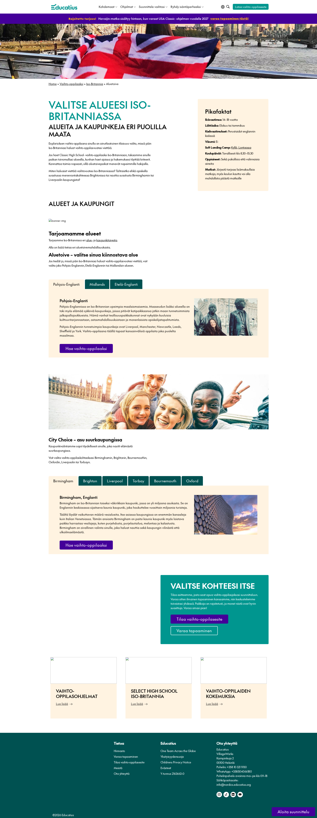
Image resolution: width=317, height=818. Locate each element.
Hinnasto (119, 751)
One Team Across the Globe (178, 751)
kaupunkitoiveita (106, 240)
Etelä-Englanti (126, 284)
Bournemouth (165, 480)
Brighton (90, 480)
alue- (89, 240)
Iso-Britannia (94, 84)
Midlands (97, 284)
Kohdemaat (106, 7)
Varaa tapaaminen (194, 630)
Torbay (138, 480)
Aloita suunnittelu (293, 811)
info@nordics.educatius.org (233, 784)
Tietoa (119, 743)
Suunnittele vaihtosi (152, 7)
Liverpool (115, 480)
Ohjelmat (126, 7)
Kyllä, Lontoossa (241, 147)
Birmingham (63, 480)
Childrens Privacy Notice (176, 762)
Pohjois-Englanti (66, 284)
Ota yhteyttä (122, 773)
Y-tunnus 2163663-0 (172, 773)
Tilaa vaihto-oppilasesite (199, 619)
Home (53, 84)
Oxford (192, 480)
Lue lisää (62, 704)
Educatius (168, 743)
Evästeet (166, 768)
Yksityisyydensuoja (172, 756)
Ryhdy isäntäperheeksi (186, 7)
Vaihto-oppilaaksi (71, 84)
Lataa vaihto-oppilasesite (250, 7)
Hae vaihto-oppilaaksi (86, 348)
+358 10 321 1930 (237, 767)
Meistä (118, 768)
